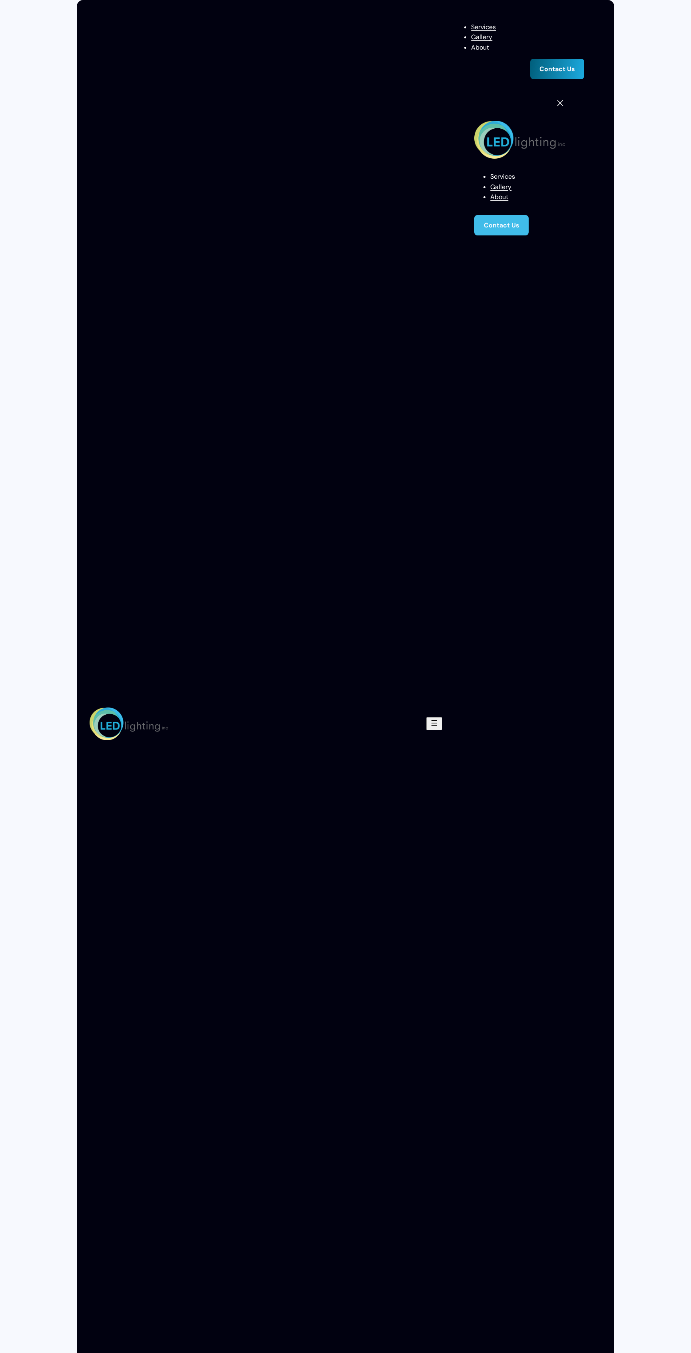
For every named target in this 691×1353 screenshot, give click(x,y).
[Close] (560, 103)
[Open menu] (434, 723)
